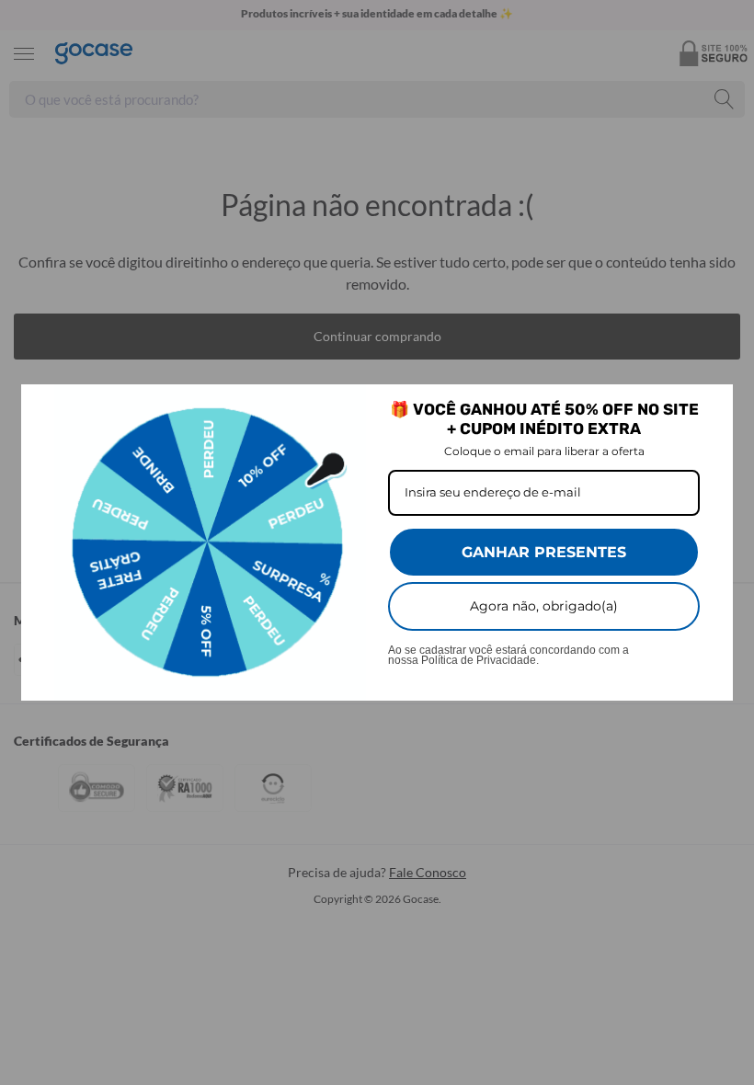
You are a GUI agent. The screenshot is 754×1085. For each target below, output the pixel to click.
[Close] (711, 406)
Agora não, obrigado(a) (544, 606)
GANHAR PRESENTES (544, 552)
